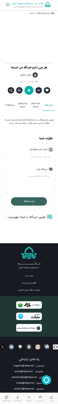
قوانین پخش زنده (29, 283)
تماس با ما (29, 275)
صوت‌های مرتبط (35, 105)
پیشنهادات (9, 105)
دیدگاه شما (42, 169)
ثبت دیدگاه (29, 201)
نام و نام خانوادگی (39, 149)
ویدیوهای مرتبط (22, 105)
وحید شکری (25, 75)
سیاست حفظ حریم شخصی (29, 290)
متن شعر (49, 105)
